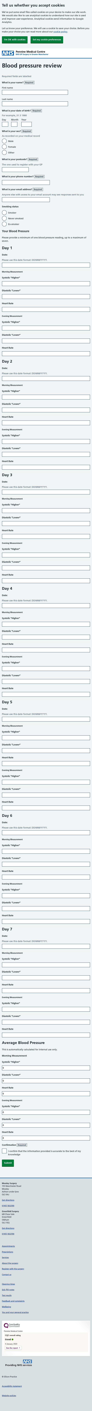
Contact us (6, 1274)
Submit (8, 1162)
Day (4, 119)
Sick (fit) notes (8, 1289)
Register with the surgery (13, 1269)
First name (7, 87)
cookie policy (60, 31)
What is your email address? (22, 189)
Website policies (9, 1395)
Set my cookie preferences (47, 39)
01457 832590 (8, 1206)
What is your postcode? (19, 159)
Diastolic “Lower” (11, 290)
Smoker (12, 212)
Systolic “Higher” (11, 277)
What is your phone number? (22, 176)
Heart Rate (7, 303)
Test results (7, 1295)
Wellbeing (6, 1307)
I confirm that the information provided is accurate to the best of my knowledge (44, 1153)
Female (12, 147)
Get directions (8, 1200)
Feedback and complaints (13, 1301)
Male (11, 141)
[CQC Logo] (12, 1327)
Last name (7, 99)
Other (11, 152)
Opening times (8, 1284)
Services (5, 1257)
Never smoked (15, 218)
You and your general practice (15, 1312)
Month (14, 119)
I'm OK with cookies (14, 39)
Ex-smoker (13, 224)
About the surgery (10, 1263)
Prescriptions (7, 1252)
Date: (5, 254)
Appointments (8, 1246)
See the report (12, 1348)
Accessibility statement (12, 1386)
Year (23, 119)
